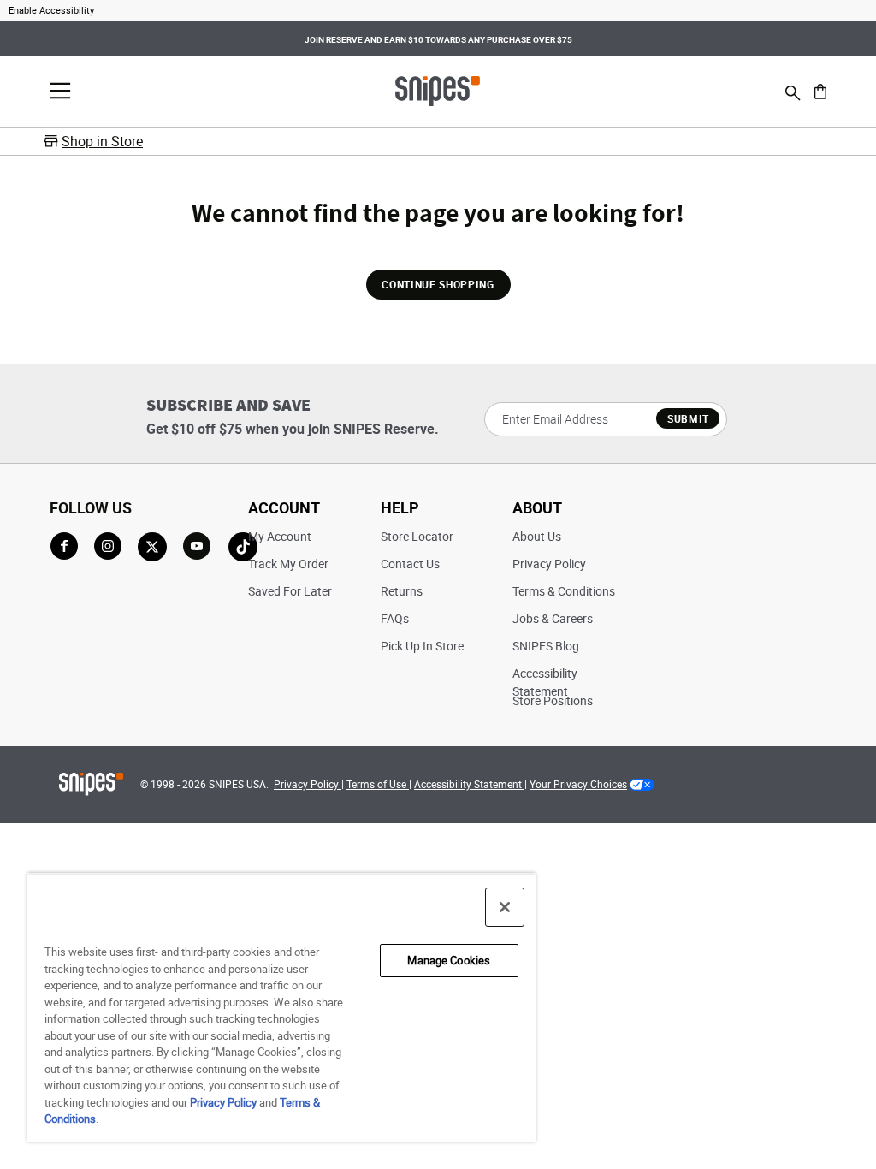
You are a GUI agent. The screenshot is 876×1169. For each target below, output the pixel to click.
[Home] (437, 89)
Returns (402, 591)
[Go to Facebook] (64, 546)
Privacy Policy (549, 563)
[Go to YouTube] (197, 546)
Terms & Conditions (563, 591)
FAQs (395, 618)
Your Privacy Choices (578, 784)
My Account (279, 536)
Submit (688, 418)
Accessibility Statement (469, 784)
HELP (400, 507)
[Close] (505, 907)
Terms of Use (377, 784)
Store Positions (552, 700)
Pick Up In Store (422, 646)
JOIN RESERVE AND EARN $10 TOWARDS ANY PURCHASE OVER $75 (438, 39)
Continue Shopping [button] (438, 284)
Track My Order (288, 563)
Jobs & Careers (552, 618)
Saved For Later (290, 591)
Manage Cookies (448, 960)
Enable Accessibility (51, 9)
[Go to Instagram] (107, 546)
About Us (536, 536)
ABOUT (537, 507)
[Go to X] (152, 546)
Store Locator (417, 536)
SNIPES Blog (545, 646)
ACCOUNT (284, 507)
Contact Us (410, 563)
